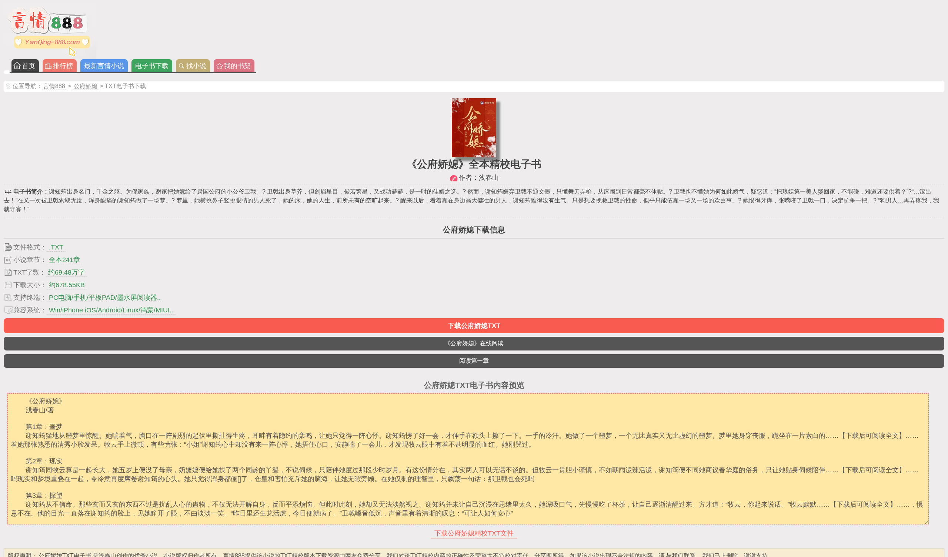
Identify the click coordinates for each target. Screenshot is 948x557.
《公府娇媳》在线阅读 (474, 343)
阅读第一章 (474, 361)
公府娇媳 (85, 86)
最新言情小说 (104, 66)
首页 (28, 66)
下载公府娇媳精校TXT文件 (474, 533)
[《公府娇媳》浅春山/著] (474, 155)
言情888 (54, 86)
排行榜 (63, 66)
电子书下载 (151, 66)
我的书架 (237, 66)
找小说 (196, 66)
